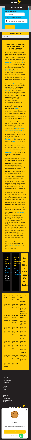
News (4, 391)
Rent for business (7, 381)
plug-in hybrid (12, 71)
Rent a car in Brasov (7, 305)
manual (22, 62)
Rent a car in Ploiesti (15, 342)
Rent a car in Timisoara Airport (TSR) (7, 365)
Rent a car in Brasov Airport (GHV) (15, 305)
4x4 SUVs (11, 62)
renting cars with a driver (17, 138)
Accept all (14, 432)
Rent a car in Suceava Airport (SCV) (23, 351)
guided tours (8, 140)
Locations (5, 386)
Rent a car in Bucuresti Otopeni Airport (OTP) (7, 318)
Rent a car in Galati (23, 328)
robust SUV (8, 89)
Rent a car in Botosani (23, 301)
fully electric (19, 71)
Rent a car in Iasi (7, 332)
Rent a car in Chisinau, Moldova (23, 317)
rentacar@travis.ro (19, 274)
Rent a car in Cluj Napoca (7, 328)
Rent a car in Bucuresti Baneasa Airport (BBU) (23, 310)
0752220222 (17, 270)
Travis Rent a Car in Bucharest (15, 245)
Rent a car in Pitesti (7, 342)
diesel (10, 69)
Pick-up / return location (11, 11)
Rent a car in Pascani (23, 332)
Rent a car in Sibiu (7, 346)
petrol (6, 69)
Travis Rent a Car (11, 84)
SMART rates (18, 108)
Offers (4, 389)
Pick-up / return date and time (12, 18)
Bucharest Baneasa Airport (16, 130)
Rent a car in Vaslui (15, 364)
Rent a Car (5, 377)
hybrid (6, 71)
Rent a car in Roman (23, 342)
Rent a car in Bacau (7, 297)
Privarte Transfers (7, 379)
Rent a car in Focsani (15, 328)
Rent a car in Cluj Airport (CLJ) (23, 323)
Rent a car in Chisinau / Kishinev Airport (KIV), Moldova (15, 319)
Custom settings (15, 435)
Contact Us (5, 395)
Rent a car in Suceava (23, 346)
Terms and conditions (8, 400)
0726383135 (8, 268)
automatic (7, 64)
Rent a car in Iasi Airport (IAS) (15, 333)
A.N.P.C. (5, 402)
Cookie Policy (6, 397)
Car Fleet (5, 388)
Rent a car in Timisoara (23, 360)
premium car (8, 90)
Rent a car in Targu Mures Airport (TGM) (15, 356)
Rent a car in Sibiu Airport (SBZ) (15, 346)
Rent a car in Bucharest (23, 305)
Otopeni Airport (15, 141)
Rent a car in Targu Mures (7, 356)
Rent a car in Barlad (23, 297)
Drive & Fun (6, 382)
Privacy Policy (6, 398)
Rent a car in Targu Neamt (23, 356)
